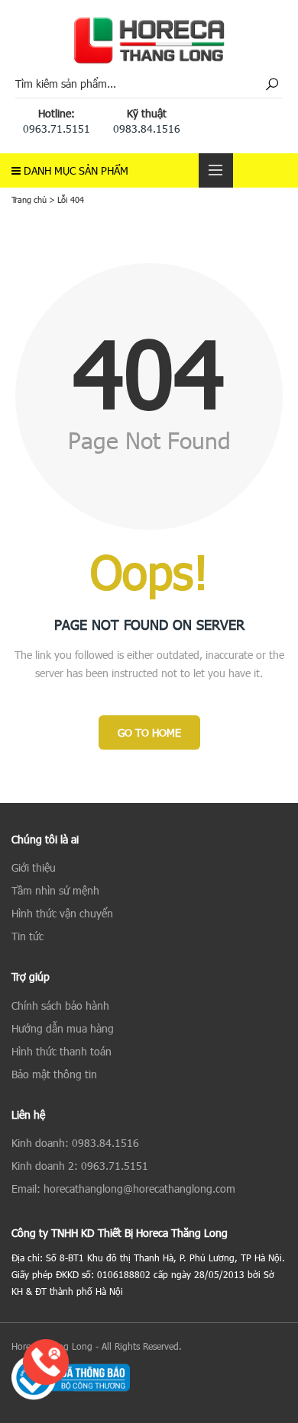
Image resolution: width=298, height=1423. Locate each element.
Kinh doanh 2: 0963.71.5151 (79, 1165)
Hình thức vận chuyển (62, 913)
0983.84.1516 (146, 128)
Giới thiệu (33, 867)
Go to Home (149, 732)
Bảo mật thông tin (54, 1074)
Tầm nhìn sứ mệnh (55, 890)
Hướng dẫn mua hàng (62, 1028)
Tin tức (27, 936)
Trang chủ (29, 199)
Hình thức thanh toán (61, 1051)
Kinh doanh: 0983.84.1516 (75, 1143)
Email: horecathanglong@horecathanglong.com (123, 1188)
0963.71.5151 (56, 128)
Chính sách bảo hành (60, 1005)
